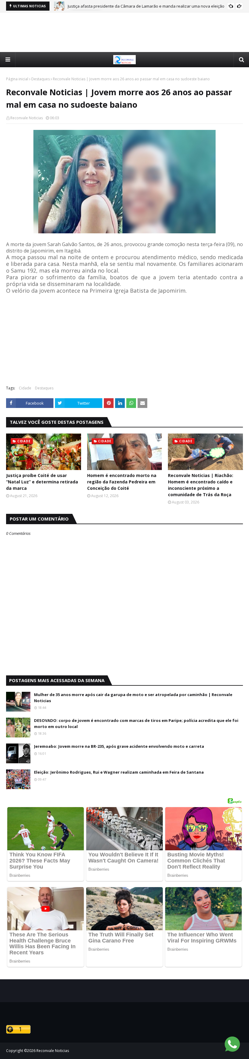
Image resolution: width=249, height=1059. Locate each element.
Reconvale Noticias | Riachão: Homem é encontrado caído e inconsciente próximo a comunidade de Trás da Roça (200, 484)
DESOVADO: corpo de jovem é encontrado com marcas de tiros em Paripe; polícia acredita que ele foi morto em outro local (136, 723)
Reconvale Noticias (26, 117)
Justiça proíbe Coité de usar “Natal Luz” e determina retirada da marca (42, 481)
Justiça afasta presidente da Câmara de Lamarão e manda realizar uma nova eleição (146, 6)
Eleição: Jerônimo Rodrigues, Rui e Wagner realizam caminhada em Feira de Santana (119, 772)
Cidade (25, 388)
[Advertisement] (124, 32)
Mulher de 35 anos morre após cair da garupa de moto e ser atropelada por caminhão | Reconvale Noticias (133, 697)
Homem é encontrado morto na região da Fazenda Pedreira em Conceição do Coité (121, 481)
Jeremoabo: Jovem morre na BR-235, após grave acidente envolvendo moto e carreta (119, 746)
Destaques (40, 79)
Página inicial (17, 79)
